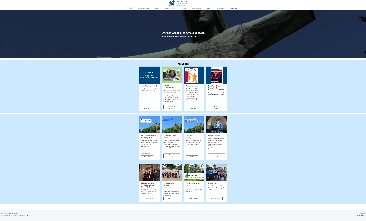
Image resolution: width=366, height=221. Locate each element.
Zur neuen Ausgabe (217, 107)
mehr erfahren (145, 153)
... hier (168, 198)
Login (363, 213)
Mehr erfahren (193, 108)
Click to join (192, 156)
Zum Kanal (147, 108)
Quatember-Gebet (216, 155)
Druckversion (7, 213)
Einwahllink (147, 156)
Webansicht (361, 215)
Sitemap (15, 213)
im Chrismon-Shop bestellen (171, 107)
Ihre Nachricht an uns (172, 155)
